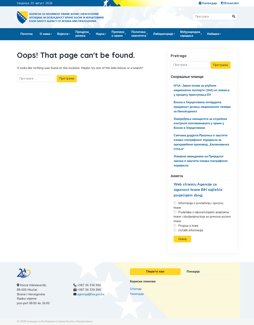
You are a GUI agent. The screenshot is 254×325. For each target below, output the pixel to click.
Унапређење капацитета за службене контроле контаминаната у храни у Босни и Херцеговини (200, 123)
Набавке (213, 34)
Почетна (26, 34)
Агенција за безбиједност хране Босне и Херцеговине (59, 321)
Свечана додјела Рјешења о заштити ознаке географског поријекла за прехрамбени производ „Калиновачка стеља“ (201, 142)
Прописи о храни (118, 33)
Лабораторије (163, 34)
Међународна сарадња (190, 33)
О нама (45, 34)
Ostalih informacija (190, 230)
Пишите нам (155, 271)
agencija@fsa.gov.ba (90, 294)
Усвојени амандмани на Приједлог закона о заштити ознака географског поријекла (201, 160)
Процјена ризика (82, 33)
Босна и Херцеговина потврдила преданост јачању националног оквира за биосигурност (202, 106)
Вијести (62, 34)
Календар (209, 3)
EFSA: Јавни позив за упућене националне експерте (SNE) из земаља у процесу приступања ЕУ (201, 90)
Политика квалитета (138, 33)
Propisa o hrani (188, 226)
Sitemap (136, 289)
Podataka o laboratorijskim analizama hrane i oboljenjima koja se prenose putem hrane (202, 216)
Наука (100, 34)
